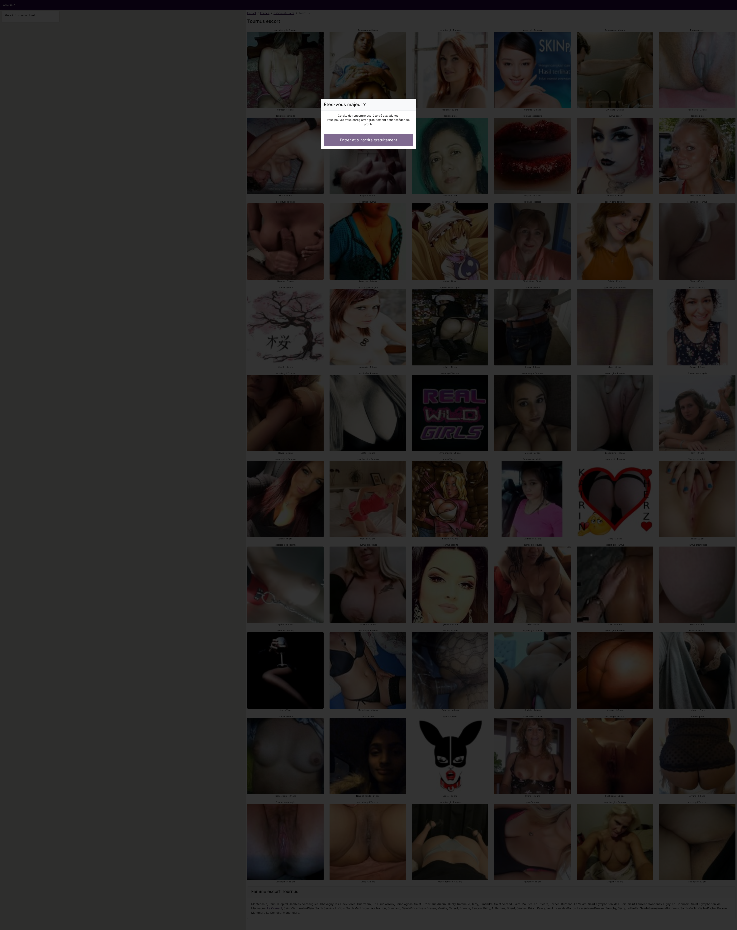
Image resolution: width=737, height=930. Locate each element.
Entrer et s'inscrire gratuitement (368, 140)
